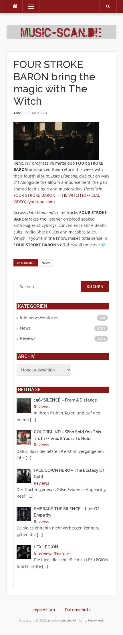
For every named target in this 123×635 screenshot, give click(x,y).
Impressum (43, 609)
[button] (10, 624)
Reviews (27, 338)
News (45, 262)
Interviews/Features (39, 317)
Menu (28, 6)
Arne (17, 113)
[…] (33, 419)
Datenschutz (78, 609)
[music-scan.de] (61, 32)
